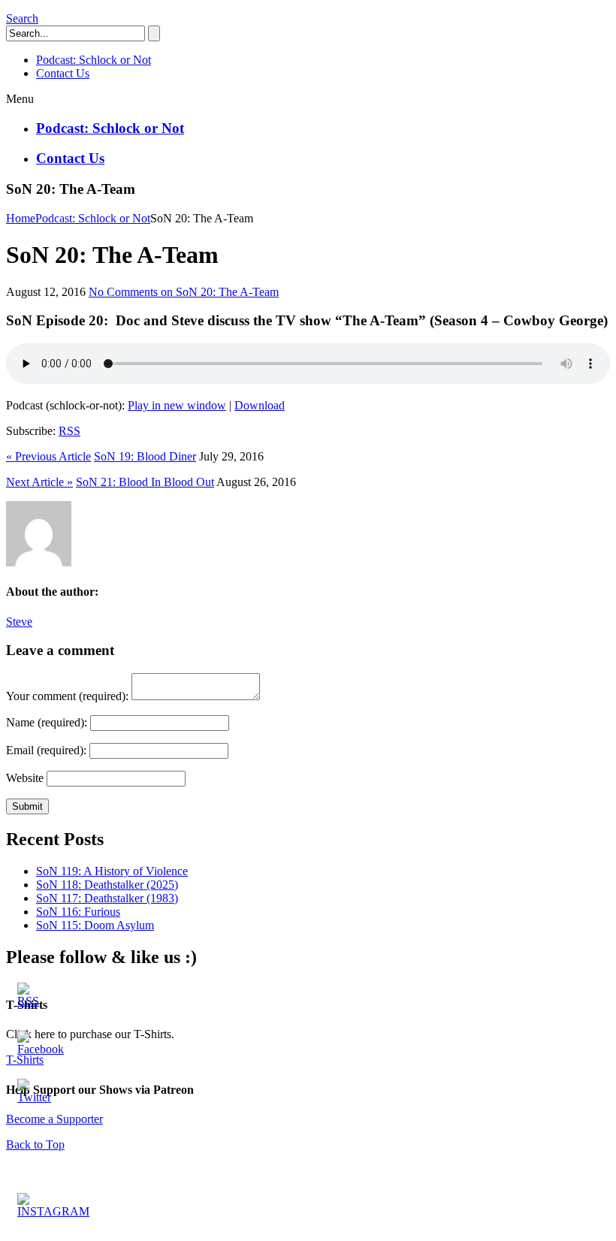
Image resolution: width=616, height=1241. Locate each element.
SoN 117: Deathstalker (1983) (107, 898)
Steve (19, 621)
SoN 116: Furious (78, 911)
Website (25, 777)
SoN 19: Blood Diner (145, 456)
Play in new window (177, 405)
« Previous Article (48, 456)
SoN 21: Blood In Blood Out (145, 482)
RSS (69, 430)
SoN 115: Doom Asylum (95, 925)
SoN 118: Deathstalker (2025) (107, 884)
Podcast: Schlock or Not (110, 128)
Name (46, 722)
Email (46, 750)
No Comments (184, 291)
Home (20, 218)
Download (259, 405)
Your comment (67, 696)
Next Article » (39, 482)
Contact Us (70, 158)
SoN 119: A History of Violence (112, 871)
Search (22, 18)
